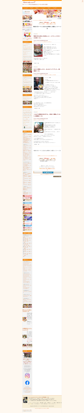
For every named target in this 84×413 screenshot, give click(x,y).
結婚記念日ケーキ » (54, 155)
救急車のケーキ (25, 182)
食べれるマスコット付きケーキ (27, 57)
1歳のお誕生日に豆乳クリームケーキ (28, 49)
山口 (25, 250)
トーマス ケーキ (25, 291)
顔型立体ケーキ (29, 187)
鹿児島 (25, 255)
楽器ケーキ (24, 169)
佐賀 (27, 253)
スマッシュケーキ (25, 136)
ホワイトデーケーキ (25, 149)
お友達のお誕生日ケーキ (26, 139)
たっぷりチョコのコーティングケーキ (27, 85)
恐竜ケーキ (24, 299)
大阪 (27, 246)
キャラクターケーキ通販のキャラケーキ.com (40, 20)
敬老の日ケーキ (46, 41)
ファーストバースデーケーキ (27, 262)
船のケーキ (29, 184)
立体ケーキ (49, 41)
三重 (25, 246)
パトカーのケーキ (25, 180)
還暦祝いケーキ (42, 74)
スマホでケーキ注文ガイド (27, 128)
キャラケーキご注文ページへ (47, 168)
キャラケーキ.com (47, 155)
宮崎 (27, 254)
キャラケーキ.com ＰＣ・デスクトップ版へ (42, 408)
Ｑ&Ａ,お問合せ (55, 8)
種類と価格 (31, 8)
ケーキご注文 (43, 8)
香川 (27, 251)
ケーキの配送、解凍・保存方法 (27, 112)
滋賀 (25, 247)
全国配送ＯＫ (37, 8)
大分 (25, 254)
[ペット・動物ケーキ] (27, 68)
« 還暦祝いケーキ (40, 155)
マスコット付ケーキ (25, 168)
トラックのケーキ (25, 178)
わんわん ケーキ (25, 267)
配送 (45, 402)
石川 (26, 245)
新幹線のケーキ (25, 175)
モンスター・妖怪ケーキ (26, 282)
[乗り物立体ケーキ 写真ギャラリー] (27, 104)
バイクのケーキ (25, 184)
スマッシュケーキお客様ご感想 (27, 347)
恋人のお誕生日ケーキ (26, 142)
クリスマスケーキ (25, 147)
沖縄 (23, 256)
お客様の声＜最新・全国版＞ (27, 115)
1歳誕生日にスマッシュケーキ (28, 78)
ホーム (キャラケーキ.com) (28, 108)
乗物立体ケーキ (25, 189)
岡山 (29, 249)
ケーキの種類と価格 (27, 43)
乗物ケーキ (24, 173)
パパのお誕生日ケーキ (37, 74)
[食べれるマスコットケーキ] (27, 72)
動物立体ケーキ (25, 188)
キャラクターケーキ (27, 51)
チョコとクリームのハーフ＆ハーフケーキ (27, 82)
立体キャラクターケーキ (27, 98)
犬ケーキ (24, 301)
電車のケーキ (27, 174)
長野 (29, 243)
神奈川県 (54, 74)
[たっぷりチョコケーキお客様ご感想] (27, 92)
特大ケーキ (28, 169)
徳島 (25, 251)
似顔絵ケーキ (51, 74)
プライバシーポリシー (52, 403)
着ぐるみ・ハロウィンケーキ (27, 59)
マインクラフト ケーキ (26, 287)
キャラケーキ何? (26, 8)
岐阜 (25, 244)
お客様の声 (49, 8)
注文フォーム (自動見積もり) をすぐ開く (47, 174)
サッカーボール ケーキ (26, 295)
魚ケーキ (27, 301)
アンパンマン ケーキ (26, 263)
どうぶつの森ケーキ (25, 288)
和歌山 (25, 248)
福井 (28, 245)
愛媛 (29, 251)
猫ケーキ (25, 300)
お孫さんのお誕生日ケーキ (26, 138)
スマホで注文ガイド (37, 403)
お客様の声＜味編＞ (27, 117)
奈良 (27, 247)
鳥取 (27, 249)
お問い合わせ (26, 125)
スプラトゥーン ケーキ (26, 285)
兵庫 (29, 246)
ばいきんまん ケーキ (26, 264)
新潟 (27, 243)
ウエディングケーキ (25, 145)
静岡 (27, 244)
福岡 (25, 253)
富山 (24, 245)
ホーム (30, 402)
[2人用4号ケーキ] (27, 89)
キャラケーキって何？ (27, 110)
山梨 (25, 243)
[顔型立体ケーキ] (27, 70)
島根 (25, 249)
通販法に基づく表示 (27, 120)
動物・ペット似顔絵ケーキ (26, 167)
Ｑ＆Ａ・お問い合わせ (44, 403)
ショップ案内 (53, 402)
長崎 (29, 253)
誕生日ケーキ (26, 45)
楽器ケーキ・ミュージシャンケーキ (38, 41)
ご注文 (32, 403)
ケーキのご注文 (26, 122)
